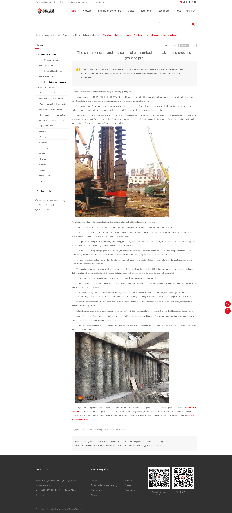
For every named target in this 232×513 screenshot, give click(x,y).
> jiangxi (42, 170)
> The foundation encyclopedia (52, 82)
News (178, 11)
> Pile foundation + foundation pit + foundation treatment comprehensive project (53, 115)
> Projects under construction (51, 120)
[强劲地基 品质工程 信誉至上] (116, 17)
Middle (183, 45)
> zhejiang (43, 148)
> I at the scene (46, 65)
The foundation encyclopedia (87, 35)
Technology (146, 11)
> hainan (42, 159)
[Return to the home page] (228, 311)
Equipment (164, 11)
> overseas (43, 131)
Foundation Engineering (109, 11)
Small (192, 45)
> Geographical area (44, 126)
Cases (131, 11)
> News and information (45, 54)
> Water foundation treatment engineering (53, 104)
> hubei (42, 153)
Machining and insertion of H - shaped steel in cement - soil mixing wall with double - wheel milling (121, 441)
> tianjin (42, 164)
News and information (61, 35)
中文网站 (190, 11)
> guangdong (44, 175)
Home (73, 11)
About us (87, 11)
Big (174, 45)
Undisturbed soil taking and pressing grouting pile (104, 430)
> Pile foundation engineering (51, 93)
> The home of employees (50, 71)
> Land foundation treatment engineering (53, 109)
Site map (39, 509)
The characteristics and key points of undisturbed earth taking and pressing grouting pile (140, 35)
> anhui (42, 181)
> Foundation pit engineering (51, 98)
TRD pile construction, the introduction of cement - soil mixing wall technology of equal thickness (121, 445)
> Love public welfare (48, 76)
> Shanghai (43, 137)
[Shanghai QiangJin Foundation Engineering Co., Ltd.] (44, 13)
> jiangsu (43, 142)
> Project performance (45, 87)
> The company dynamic (49, 60)
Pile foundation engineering (104, 485)
